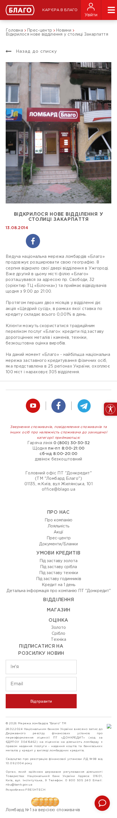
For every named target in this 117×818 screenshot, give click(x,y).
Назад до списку (35, 51)
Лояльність (58, 526)
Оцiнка (58, 620)
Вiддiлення (58, 600)
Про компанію (58, 520)
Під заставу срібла (58, 567)
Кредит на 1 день (58, 585)
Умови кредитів (58, 553)
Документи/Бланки (58, 544)
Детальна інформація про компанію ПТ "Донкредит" (59, 591)
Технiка (58, 639)
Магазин (58, 610)
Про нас (58, 512)
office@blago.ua (58, 489)
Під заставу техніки (58, 573)
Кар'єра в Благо (60, 10)
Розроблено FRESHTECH (25, 790)
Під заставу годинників (58, 579)
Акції (58, 532)
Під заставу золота (58, 561)
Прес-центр (59, 538)
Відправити (41, 701)
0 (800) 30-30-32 (71, 443)
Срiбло (58, 633)
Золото (58, 627)
